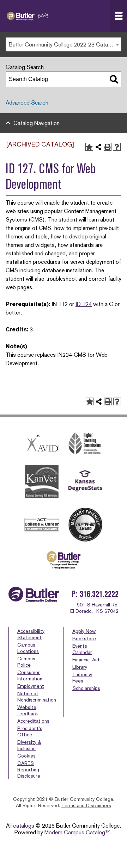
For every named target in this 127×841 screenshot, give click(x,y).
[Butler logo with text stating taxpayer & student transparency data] (63, 559)
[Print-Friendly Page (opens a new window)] (107, 147)
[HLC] (85, 443)
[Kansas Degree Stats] (85, 481)
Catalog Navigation (36, 123)
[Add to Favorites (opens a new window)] (89, 147)
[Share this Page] (98, 147)
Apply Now (84, 631)
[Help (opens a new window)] (117, 147)
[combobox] (63, 44)
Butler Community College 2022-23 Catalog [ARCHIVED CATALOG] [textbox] (65, 44)
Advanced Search (27, 102)
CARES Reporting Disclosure (28, 769)
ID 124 (83, 304)
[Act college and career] (41, 524)
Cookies (26, 756)
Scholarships (86, 688)
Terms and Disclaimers (86, 805)
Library (79, 667)
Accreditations (33, 721)
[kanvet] (41, 482)
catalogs (23, 825)
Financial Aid (85, 659)
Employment (30, 686)
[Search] (114, 79)
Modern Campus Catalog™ (77, 832)
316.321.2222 (99, 594)
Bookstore (84, 638)
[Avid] (41, 443)
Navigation (118, 16)
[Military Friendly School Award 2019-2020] (85, 524)
